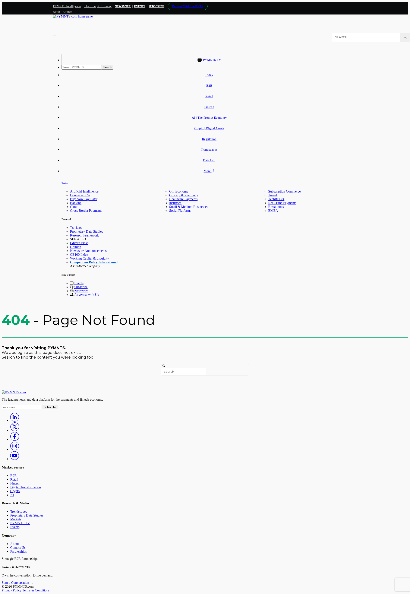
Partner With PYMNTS (187, 6)
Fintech (209, 107)
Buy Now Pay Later (83, 199)
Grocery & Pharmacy (183, 195)
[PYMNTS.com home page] (73, 16)
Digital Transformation (25, 487)
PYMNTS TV (212, 59)
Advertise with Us (86, 294)
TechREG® (276, 199)
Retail (209, 96)
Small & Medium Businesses (188, 207)
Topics (65, 183)
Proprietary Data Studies (86, 231)
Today (209, 75)
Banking (76, 203)
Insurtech (175, 203)
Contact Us (17, 547)
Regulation (209, 139)
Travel (272, 195)
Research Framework (84, 235)
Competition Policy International (93, 262)
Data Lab (209, 160)
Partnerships (18, 551)
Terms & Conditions (36, 590)
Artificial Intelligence (84, 191)
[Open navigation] (54, 35)
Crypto (15, 491)
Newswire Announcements (88, 250)
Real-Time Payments (282, 203)
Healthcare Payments (183, 199)
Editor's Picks (79, 243)
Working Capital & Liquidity (89, 258)
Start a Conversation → (17, 582)
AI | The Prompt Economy (209, 117)
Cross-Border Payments (86, 210)
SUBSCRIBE (156, 6)
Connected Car (80, 195)
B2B (209, 85)
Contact (67, 11)
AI (12, 495)
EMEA (273, 210)
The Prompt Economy (98, 6)
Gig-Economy (178, 191)
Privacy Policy (11, 590)
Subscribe (81, 287)
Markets (15, 519)
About (56, 11)
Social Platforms (180, 210)
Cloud (74, 207)
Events (139, 6)
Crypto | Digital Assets (209, 128)
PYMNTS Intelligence (67, 6)
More (208, 171)
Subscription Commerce (284, 191)
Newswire (123, 6)
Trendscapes (209, 149)
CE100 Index (79, 254)
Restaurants (276, 207)
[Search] (405, 37)
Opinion (75, 247)
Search (107, 67)
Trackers (76, 227)
